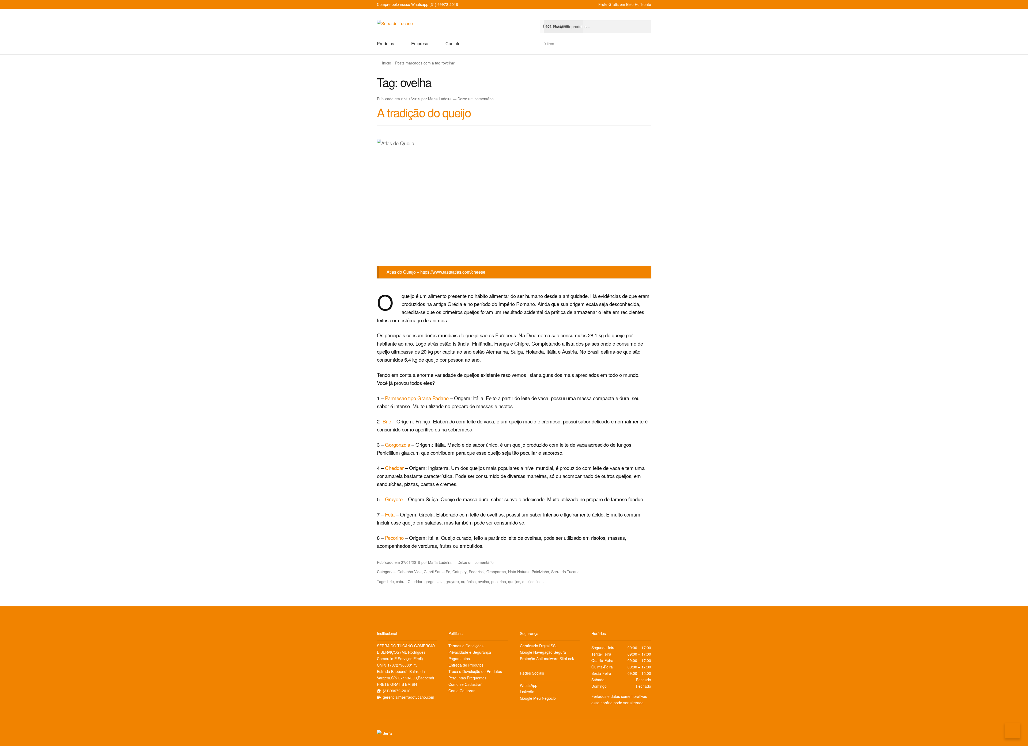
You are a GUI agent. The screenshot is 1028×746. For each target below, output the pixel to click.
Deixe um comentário (476, 98)
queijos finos (532, 581)
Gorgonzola (398, 444)
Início (386, 63)
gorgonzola (434, 581)
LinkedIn (527, 691)
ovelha (483, 581)
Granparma (496, 571)
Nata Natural (519, 571)
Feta (390, 514)
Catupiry (459, 571)
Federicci (476, 571)
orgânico (468, 581)
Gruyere (394, 499)
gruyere (452, 581)
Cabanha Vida (410, 571)
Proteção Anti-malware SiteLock (547, 658)
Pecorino (395, 537)
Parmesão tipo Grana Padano (417, 398)
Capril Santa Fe (437, 571)
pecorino (498, 581)
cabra (401, 581)
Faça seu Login (556, 26)
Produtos (385, 43)
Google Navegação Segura (543, 652)
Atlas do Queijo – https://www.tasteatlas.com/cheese (436, 272)
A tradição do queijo (424, 112)
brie (390, 581)
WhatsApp (528, 685)
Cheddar (395, 467)
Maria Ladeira (440, 98)
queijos (514, 581)
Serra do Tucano (565, 571)
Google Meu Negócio (538, 698)
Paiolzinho (540, 571)
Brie (387, 421)
